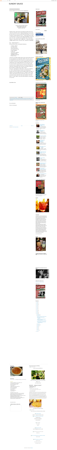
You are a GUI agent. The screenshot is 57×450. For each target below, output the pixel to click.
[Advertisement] (41, 346)
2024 (37, 304)
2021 (37, 306)
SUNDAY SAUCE (16, 4)
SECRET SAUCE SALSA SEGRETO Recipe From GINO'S (43, 152)
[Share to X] (20, 97)
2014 (37, 312)
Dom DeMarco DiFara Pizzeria (19, 99)
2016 (37, 310)
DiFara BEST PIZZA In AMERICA (27, 98)
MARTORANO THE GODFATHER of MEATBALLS (42, 141)
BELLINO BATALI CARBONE (14, 98)
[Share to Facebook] (21, 97)
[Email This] (18, 97)
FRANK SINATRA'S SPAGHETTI (42, 130)
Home (21, 125)
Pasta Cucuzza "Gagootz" (43, 135)
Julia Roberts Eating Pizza (43, 173)
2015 (37, 311)
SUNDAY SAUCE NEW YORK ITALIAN (41, 316)
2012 (37, 331)
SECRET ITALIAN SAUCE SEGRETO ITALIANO (43, 163)
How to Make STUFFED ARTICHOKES (43, 146)
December (38, 314)
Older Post (32, 125)
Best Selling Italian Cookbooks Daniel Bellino (43, 168)
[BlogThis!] (19, 97)
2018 (37, 308)
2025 (37, 303)
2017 (37, 309)
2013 (37, 313)
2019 (37, 307)
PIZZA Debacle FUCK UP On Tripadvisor (27, 99)
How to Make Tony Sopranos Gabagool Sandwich (42, 125)
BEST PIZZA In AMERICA (21, 98)
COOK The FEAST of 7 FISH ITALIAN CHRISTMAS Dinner (41, 322)
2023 (37, 305)
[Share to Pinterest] (22, 97)
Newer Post (11, 125)
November (38, 315)
